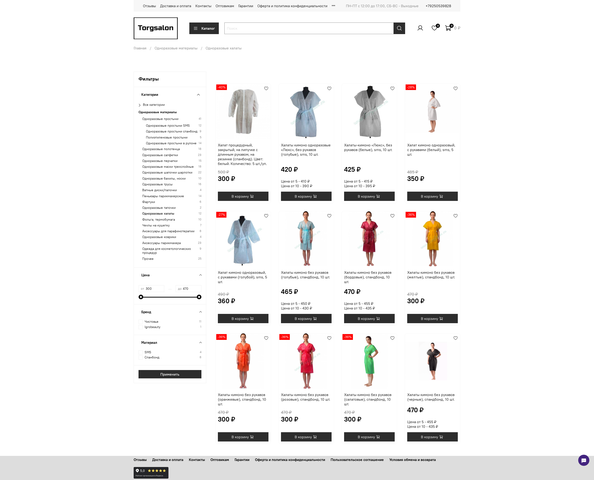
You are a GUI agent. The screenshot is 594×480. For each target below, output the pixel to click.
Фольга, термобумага (158, 219)
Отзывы (149, 5)
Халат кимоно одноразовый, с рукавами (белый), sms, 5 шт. (431, 150)
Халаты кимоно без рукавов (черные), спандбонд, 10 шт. (431, 397)
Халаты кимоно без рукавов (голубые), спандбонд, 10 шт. (305, 274)
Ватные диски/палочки (159, 190)
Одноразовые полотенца (161, 149)
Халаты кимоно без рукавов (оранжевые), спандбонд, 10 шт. (242, 399)
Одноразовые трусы (157, 184)
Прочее (148, 259)
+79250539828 (438, 5)
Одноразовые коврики (159, 237)
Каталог (208, 28)
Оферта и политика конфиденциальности (292, 5)
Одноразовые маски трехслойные (168, 167)
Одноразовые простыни (160, 119)
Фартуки (148, 202)
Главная (140, 48)
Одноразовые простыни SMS (168, 126)
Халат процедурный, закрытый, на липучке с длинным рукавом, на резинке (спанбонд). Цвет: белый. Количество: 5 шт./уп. (242, 154)
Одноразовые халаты (158, 214)
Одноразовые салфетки (160, 155)
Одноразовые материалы (176, 48)
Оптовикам (225, 5)
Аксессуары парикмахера (161, 243)
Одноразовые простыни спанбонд (171, 131)
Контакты (203, 5)
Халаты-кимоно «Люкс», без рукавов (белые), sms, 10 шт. (368, 147)
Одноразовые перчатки (160, 161)
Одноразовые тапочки (159, 208)
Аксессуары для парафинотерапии (168, 231)
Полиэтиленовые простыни (166, 137)
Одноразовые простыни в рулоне (171, 143)
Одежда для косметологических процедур (166, 251)
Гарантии (245, 5)
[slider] (140, 296)
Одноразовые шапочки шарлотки (167, 172)
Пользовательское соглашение (357, 459)
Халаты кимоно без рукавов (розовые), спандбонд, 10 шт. (305, 397)
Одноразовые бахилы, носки (164, 178)
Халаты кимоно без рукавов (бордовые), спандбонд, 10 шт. (367, 277)
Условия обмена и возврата (412, 459)
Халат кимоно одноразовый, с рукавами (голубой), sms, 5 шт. (242, 277)
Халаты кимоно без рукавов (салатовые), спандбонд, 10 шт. (367, 399)
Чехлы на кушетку (156, 225)
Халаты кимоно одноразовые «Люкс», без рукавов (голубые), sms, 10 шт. (306, 150)
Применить (169, 374)
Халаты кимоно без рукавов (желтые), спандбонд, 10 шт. (431, 274)
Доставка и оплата (175, 5)
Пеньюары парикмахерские (163, 196)
